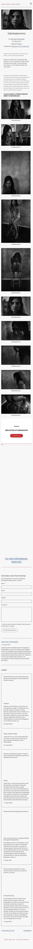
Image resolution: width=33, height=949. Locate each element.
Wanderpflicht (27, 930)
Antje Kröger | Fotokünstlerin (10, 4)
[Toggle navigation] (31, 4)
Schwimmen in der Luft (8, 930)
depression (15, 46)
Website (3, 597)
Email (3, 590)
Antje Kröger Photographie (17, 39)
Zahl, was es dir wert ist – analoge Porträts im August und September (16, 812)
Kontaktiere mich (16, 435)
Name (3, 583)
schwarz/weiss (25, 46)
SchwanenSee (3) (8, 869)
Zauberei (6, 676)
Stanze (5, 753)
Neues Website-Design (10, 732)
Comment (4, 605)
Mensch (20, 44)
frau (19, 46)
